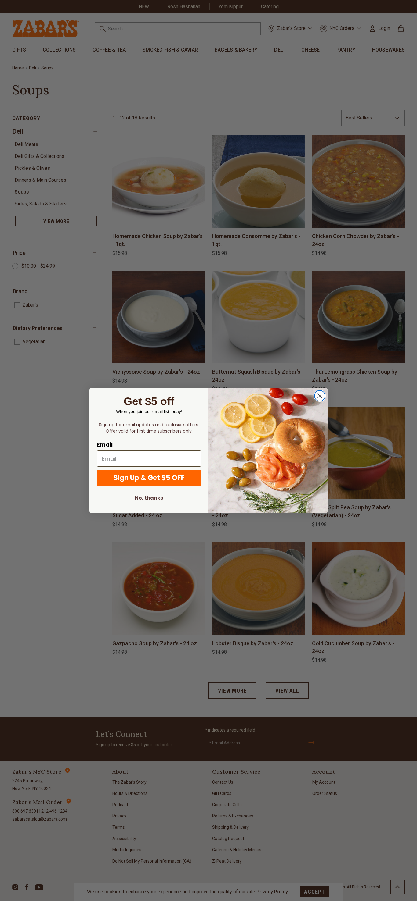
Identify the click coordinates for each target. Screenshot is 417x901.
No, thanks (149, 497)
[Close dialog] (319, 395)
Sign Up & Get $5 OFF (149, 478)
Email (105, 444)
